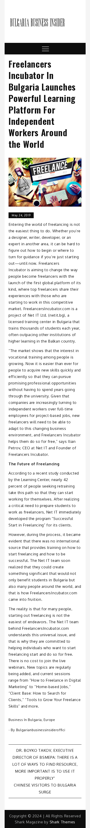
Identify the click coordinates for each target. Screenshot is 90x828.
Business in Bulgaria (25, 720)
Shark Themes (62, 822)
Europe (49, 720)
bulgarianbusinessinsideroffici (40, 730)
